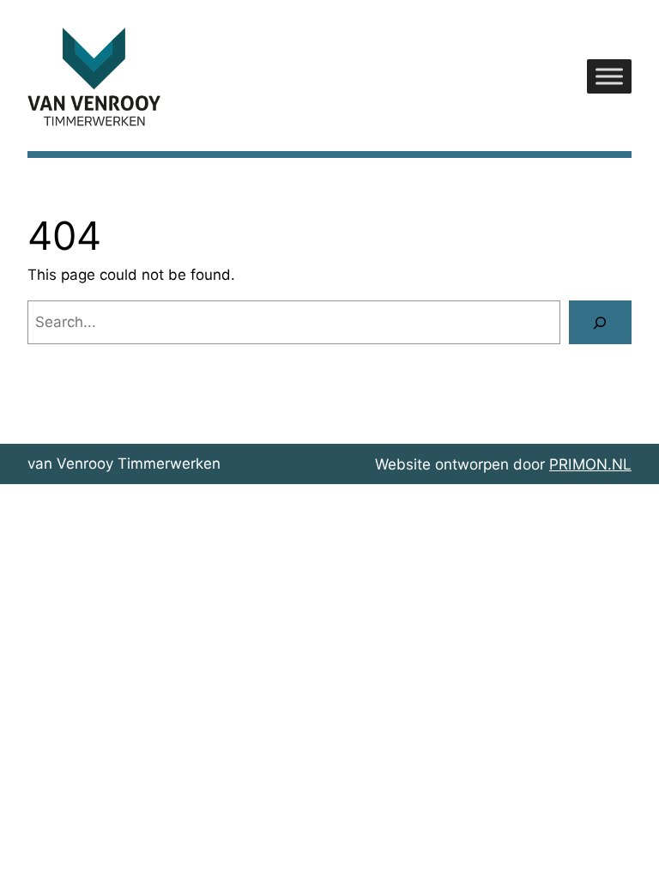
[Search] (600, 322)
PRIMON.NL (590, 464)
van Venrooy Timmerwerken (124, 463)
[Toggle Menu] (609, 77)
